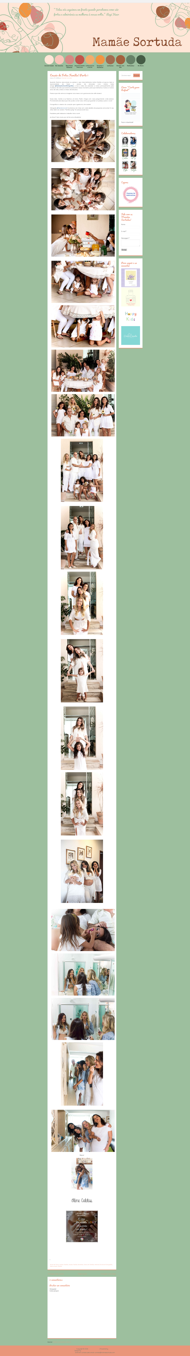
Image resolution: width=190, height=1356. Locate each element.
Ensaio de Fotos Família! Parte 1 (69, 75)
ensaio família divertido (76, 1264)
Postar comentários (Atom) (62, 1342)
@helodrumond (62, 108)
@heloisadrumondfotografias (64, 86)
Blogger (111, 1349)
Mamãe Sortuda (67, 78)
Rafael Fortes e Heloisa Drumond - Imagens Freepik (98, 1351)
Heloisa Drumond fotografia (103, 1264)
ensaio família (63, 1264)
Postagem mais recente (56, 1274)
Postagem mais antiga (108, 1274)
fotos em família (89, 1264)
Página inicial (82, 1274)
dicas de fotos (54, 1264)
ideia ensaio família (56, 1266)
